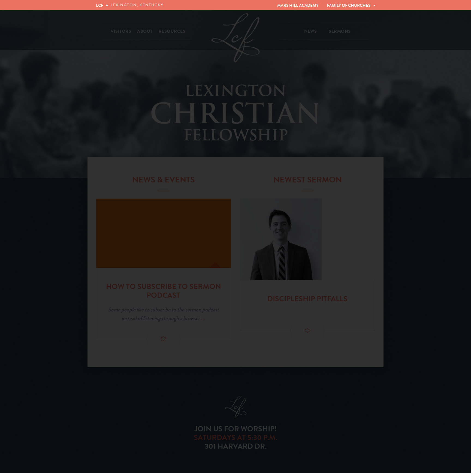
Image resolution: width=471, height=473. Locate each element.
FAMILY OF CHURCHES (348, 5)
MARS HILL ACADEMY (298, 5)
